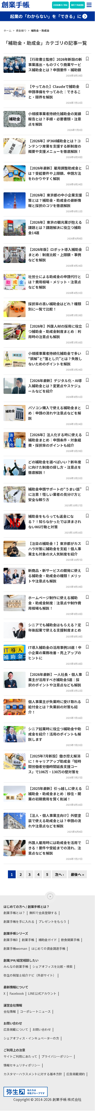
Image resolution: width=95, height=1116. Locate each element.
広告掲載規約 (75, 1074)
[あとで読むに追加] (87, 59)
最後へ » (77, 874)
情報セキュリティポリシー (22, 1065)
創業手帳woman (15, 948)
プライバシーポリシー (56, 1056)
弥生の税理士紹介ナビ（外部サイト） (30, 975)
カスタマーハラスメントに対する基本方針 (33, 1074)
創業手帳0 (11, 939)
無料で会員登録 (77, 5)
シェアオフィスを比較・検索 (52, 966)
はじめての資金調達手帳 (48, 948)
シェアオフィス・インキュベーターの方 (31, 1038)
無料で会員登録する (43, 913)
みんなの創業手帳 (16, 966)
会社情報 (10, 1011)
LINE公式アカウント (42, 993)
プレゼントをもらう (52, 921)
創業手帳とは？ (14, 913)
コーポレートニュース (35, 1011)
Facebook (16, 993)
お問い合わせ (41, 1029)
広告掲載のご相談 (60, 5)
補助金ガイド (47, 939)
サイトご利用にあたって (20, 1056)
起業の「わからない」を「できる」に (45, 16)
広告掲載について (16, 1029)
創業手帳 (28, 939)
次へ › (59, 874)
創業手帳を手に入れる (19, 921)
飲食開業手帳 (70, 939)
